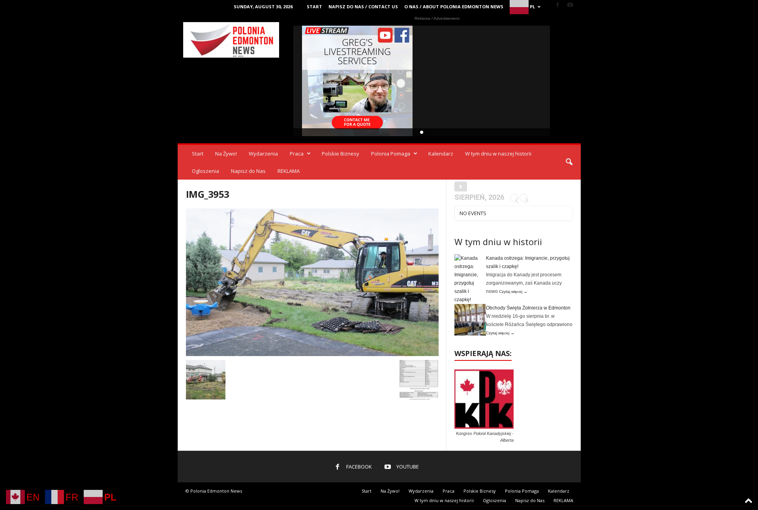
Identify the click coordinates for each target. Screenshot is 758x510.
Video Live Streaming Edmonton (357, 81)
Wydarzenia (263, 153)
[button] (569, 162)
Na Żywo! (226, 153)
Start (314, 6)
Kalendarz (440, 153)
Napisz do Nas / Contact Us (363, 6)
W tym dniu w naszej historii (498, 153)
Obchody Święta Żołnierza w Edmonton (528, 308)
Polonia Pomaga (390, 153)
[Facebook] (558, 5)
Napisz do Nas (248, 170)
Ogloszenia (205, 170)
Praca (297, 153)
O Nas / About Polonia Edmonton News (453, 6)
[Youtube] (570, 5)
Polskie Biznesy (340, 153)
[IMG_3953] (312, 282)
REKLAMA (289, 170)
